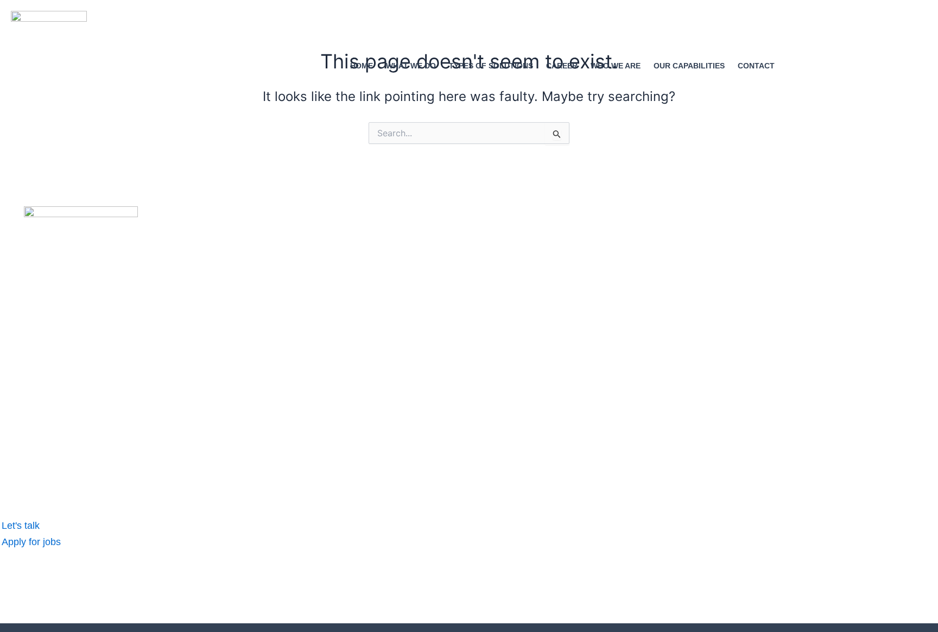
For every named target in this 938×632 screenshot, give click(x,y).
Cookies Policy (259, 594)
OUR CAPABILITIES (689, 65)
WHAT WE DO (411, 65)
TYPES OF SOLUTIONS (491, 65)
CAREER (562, 65)
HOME (361, 65)
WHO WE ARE (616, 65)
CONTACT (756, 65)
